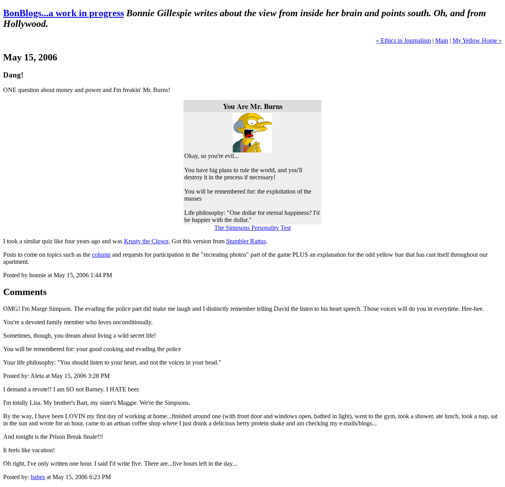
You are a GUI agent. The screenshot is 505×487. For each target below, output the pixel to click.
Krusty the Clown (146, 241)
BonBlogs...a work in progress (63, 13)
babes (38, 477)
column (101, 254)
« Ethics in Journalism (403, 40)
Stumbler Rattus (246, 241)
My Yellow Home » (477, 40)
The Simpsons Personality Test (252, 227)
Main (441, 40)
